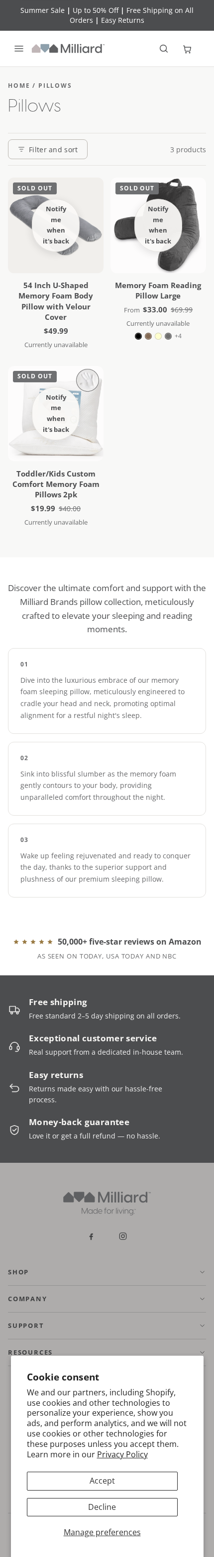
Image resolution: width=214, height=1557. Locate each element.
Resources (30, 1352)
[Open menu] (19, 49)
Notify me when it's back (56, 224)
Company (27, 1298)
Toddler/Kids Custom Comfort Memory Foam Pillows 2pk (56, 484)
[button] (164, 49)
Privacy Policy (122, 1454)
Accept (102, 1480)
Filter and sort (53, 149)
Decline (102, 1506)
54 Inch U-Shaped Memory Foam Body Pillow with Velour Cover (55, 301)
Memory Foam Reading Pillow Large (158, 290)
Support (26, 1325)
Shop (18, 1271)
